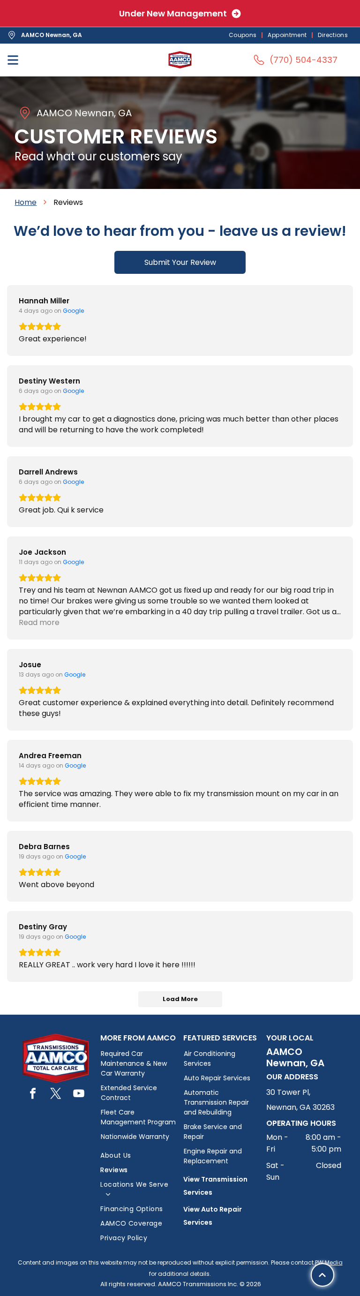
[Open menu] (13, 60)
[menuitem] (243, 35)
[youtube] (78, 1094)
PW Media (329, 1262)
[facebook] (32, 1094)
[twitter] (55, 1094)
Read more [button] (39, 622)
